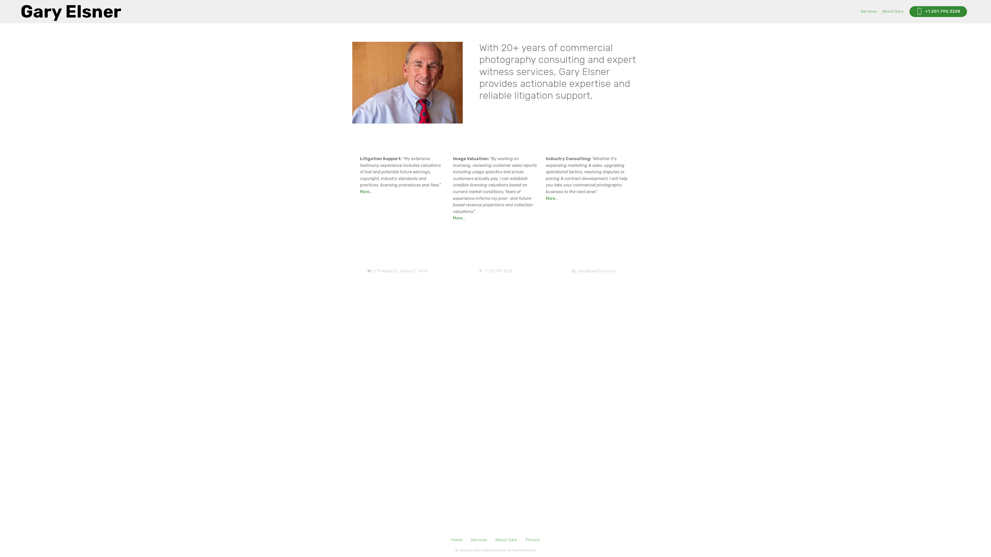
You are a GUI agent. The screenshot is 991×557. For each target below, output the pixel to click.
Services (869, 11)
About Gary (893, 11)
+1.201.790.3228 (942, 11)
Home (456, 539)
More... (366, 191)
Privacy (532, 539)
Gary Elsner (71, 11)
